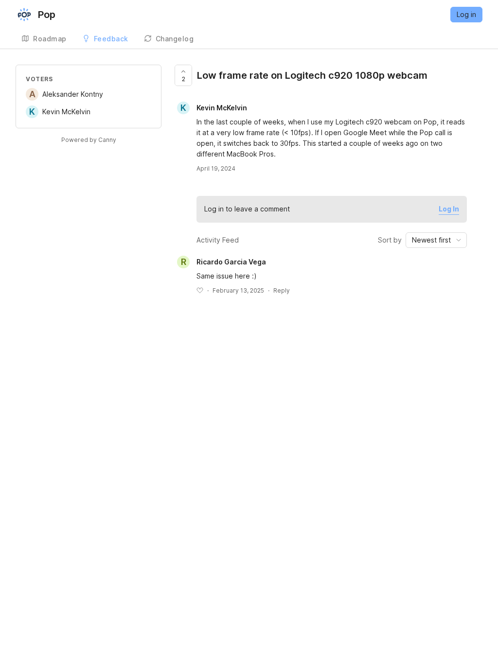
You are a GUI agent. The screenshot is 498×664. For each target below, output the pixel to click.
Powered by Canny (88, 139)
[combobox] (436, 240)
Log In (449, 209)
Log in (466, 14)
